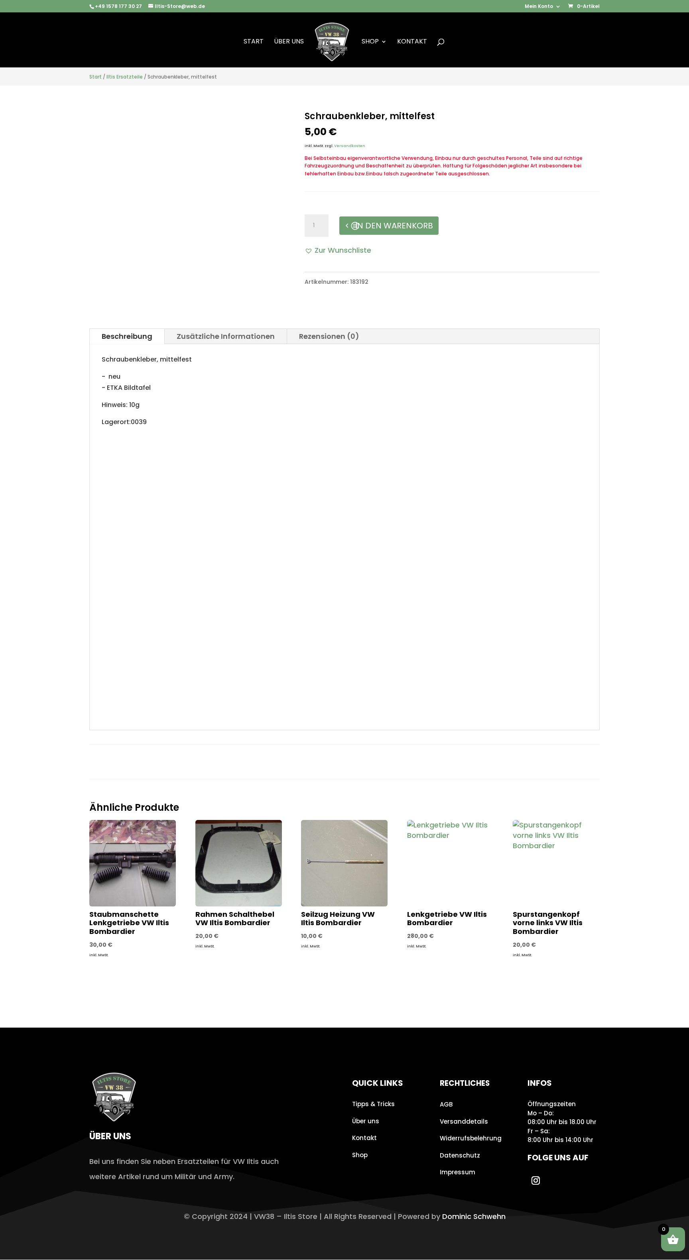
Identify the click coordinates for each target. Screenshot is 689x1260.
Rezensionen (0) (329, 336)
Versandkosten (349, 145)
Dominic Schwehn (474, 1216)
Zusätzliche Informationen (226, 336)
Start (254, 42)
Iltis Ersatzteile (124, 76)
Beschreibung (127, 336)
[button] (338, 250)
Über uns (289, 42)
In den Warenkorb (394, 225)
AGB (446, 1104)
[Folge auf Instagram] (536, 1180)
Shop (370, 42)
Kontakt (412, 42)
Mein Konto (539, 7)
